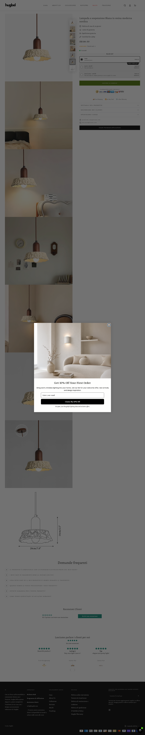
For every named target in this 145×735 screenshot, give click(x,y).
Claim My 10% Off (72, 402)
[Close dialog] (109, 324)
